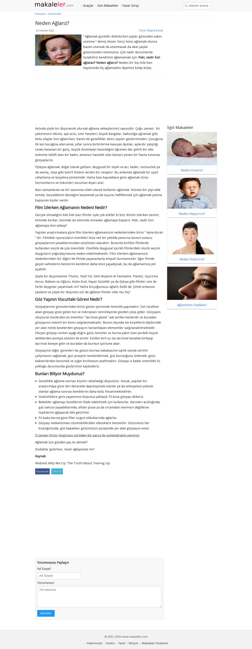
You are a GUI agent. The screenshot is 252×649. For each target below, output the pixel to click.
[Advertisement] (99, 98)
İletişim (133, 643)
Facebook (42, 471)
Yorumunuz (45, 583)
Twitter (57, 471)
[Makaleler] (56, 4)
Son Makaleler (108, 5)
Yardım (110, 643)
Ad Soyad (44, 569)
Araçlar (88, 5)
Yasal (121, 643)
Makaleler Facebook (155, 643)
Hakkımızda (94, 643)
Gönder (46, 613)
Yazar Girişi (130, 5)
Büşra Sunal (155, 30)
